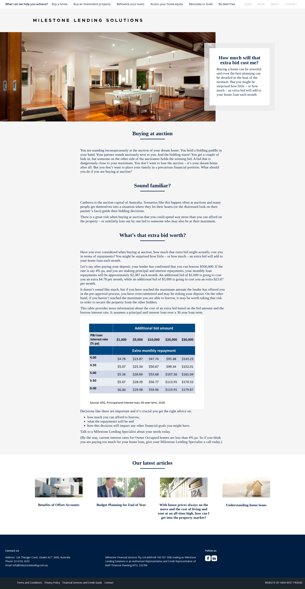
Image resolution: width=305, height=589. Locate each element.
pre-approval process (104, 294)
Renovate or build (201, 4)
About (275, 4)
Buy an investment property (92, 4)
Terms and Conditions (29, 582)
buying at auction (130, 217)
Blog (261, 4)
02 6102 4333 (21, 561)
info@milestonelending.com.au (30, 565)
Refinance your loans (130, 4)
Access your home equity (166, 4)
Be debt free (227, 4)
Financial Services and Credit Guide (82, 582)
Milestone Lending (107, 431)
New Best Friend (291, 582)
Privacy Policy (52, 582)
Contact (291, 4)
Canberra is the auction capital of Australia (111, 202)
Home (248, 4)
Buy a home (59, 4)
